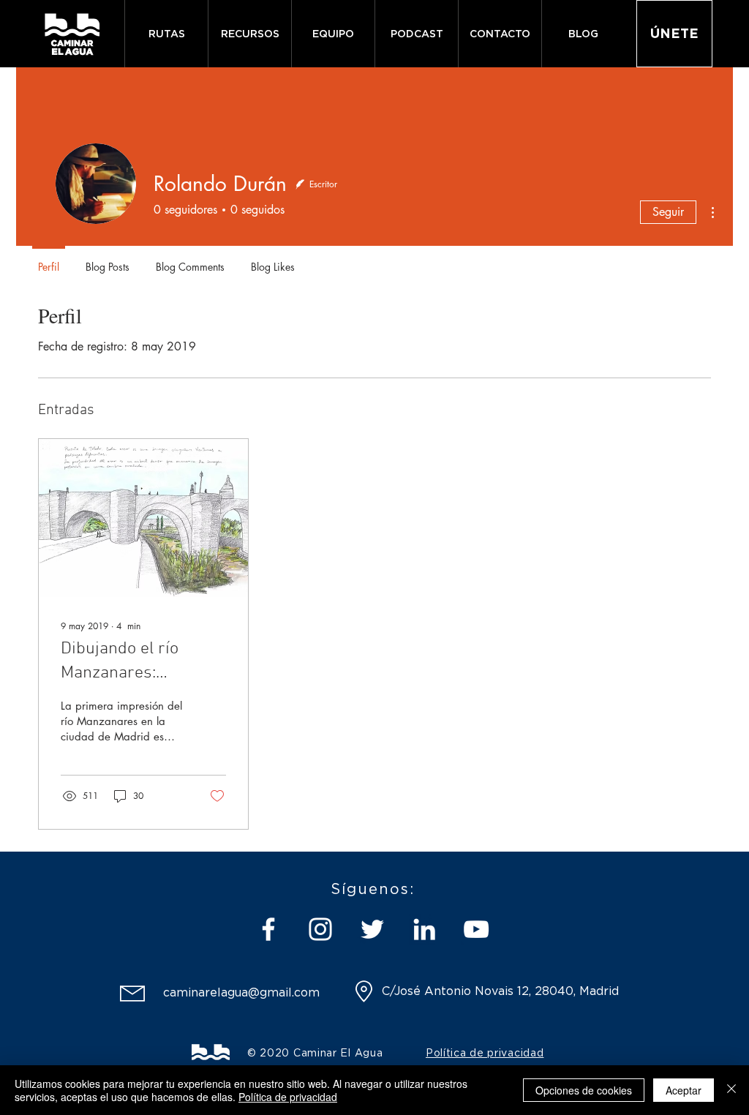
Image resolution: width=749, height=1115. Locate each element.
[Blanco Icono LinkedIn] (424, 929)
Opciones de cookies (583, 1090)
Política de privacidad (287, 1096)
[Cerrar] (731, 1090)
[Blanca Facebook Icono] (268, 929)
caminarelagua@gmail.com (241, 992)
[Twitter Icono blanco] (372, 929)
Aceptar (683, 1090)
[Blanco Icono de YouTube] (476, 929)
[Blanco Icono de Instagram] (320, 929)
